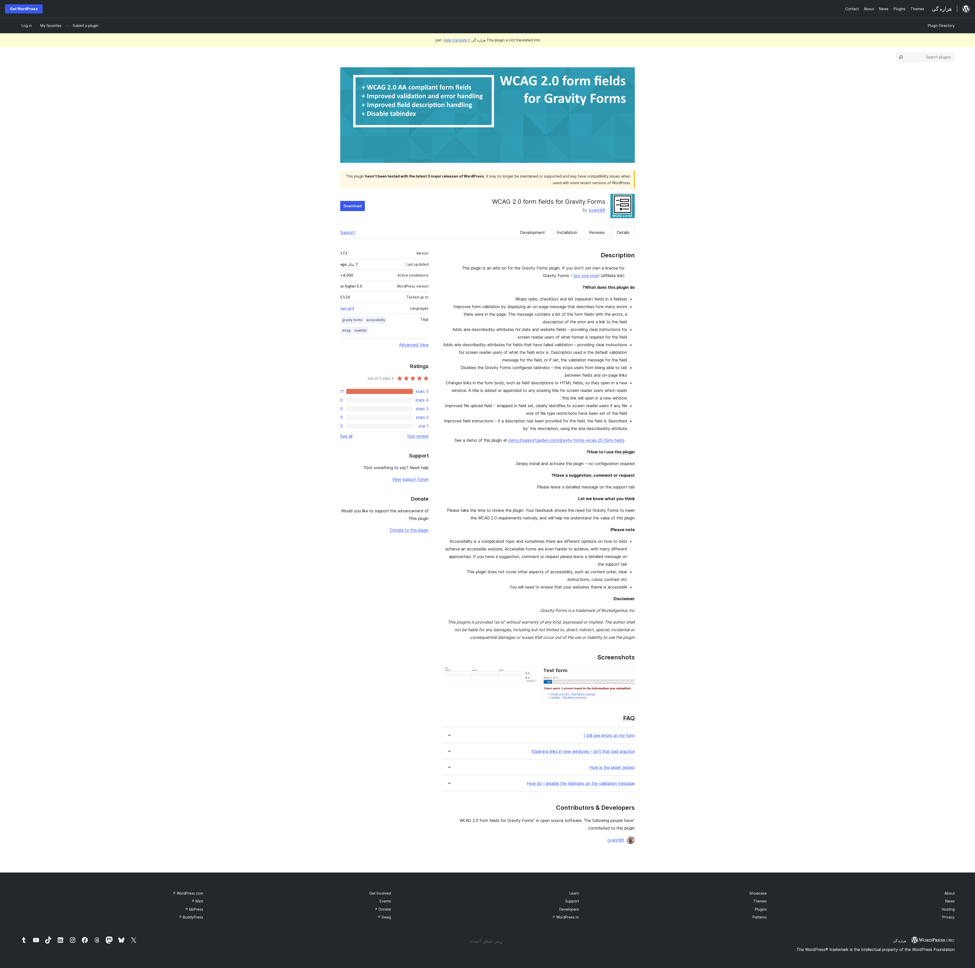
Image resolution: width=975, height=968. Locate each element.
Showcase (758, 893)
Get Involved (380, 893)
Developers (569, 909)
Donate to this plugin (409, 530)
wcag (346, 330)
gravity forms (352, 320)
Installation (567, 232)
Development (532, 232)
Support (347, 232)
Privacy (948, 917)
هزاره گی (899, 941)
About (950, 893)
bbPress (194, 909)
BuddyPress (190, 917)
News (950, 901)
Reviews (597, 232)
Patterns (760, 917)
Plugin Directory (941, 25)
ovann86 (597, 210)
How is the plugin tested (612, 767)
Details (623, 232)
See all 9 (347, 308)
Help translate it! (452, 40)
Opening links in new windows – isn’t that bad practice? (583, 751)
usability (360, 330)
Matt (197, 901)
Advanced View (414, 344)
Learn (574, 893)
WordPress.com (187, 893)
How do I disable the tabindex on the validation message (581, 783)
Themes (760, 901)
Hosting (948, 909)
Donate (382, 909)
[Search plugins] (901, 57)
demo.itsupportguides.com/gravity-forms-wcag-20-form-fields (566, 440)
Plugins (761, 909)
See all (346, 436)
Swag (384, 917)
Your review (418, 436)
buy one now (586, 275)
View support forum (410, 479)
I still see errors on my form (609, 735)
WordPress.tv (565, 917)
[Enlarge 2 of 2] (530, 673)
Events (385, 901)
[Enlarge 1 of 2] (627, 673)
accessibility (375, 320)
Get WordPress (24, 9)
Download (353, 206)
